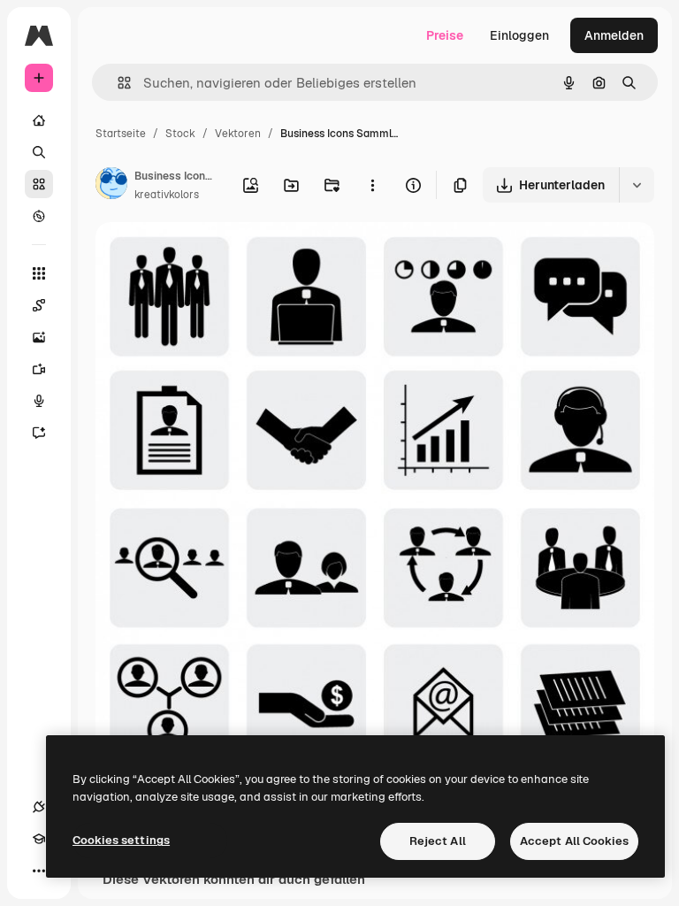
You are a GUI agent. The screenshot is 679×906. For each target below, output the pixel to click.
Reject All (437, 840)
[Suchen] (39, 152)
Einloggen (519, 35)
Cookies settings (121, 840)
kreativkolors (166, 195)
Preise (444, 35)
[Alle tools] (39, 273)
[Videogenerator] (39, 369)
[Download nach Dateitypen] (636, 185)
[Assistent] (39, 432)
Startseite (120, 134)
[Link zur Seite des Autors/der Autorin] (111, 185)
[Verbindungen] (39, 807)
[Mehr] (39, 870)
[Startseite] (39, 120)
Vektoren (238, 134)
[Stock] (39, 184)
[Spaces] (39, 305)
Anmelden (614, 35)
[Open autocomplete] (117, 82)
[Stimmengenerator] (39, 401)
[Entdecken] (39, 216)
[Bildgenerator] (39, 337)
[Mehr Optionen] (372, 185)
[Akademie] (39, 839)
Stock (180, 134)
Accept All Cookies (574, 840)
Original (208, 256)
